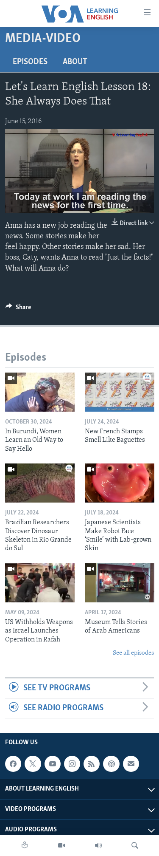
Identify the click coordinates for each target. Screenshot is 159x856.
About (75, 62)
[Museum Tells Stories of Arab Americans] (119, 582)
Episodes (30, 62)
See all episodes (133, 653)
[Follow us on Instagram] (72, 764)
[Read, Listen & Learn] (24, 845)
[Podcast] (111, 764)
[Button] (18, 309)
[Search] (135, 845)
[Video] (61, 845)
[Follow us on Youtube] (53, 764)
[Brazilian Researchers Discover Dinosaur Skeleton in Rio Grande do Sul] (40, 483)
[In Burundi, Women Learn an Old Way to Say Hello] (40, 392)
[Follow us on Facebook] (13, 764)
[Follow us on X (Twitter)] (33, 764)
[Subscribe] (131, 764)
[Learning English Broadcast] (98, 845)
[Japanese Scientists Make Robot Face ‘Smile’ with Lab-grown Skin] (119, 483)
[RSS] (92, 764)
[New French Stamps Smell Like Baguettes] (119, 392)
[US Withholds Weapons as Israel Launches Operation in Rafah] (40, 582)
